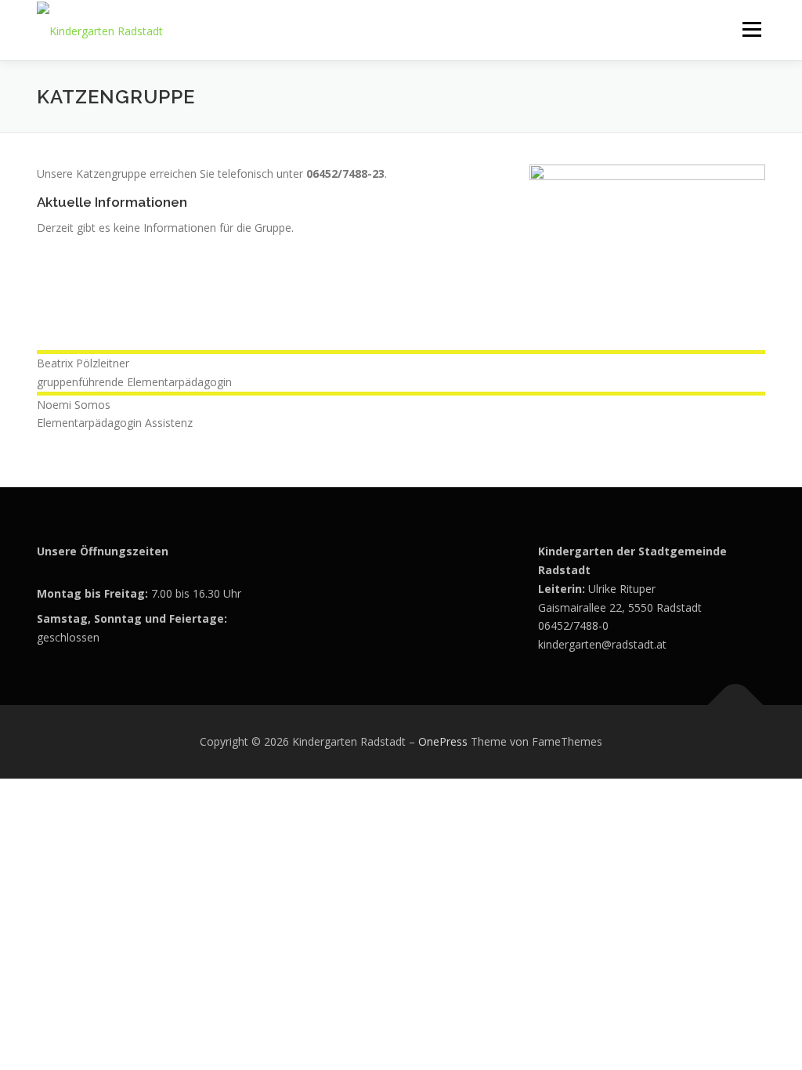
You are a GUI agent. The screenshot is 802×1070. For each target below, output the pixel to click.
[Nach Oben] (736, 705)
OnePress (443, 741)
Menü (751, 29)
